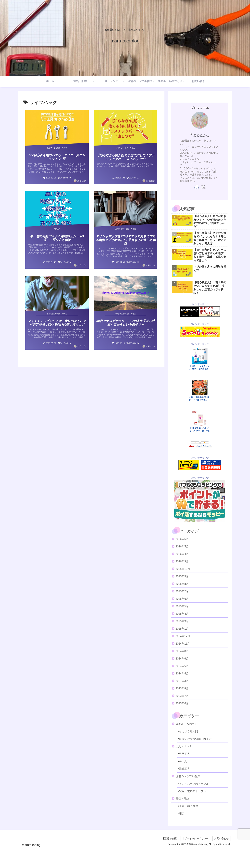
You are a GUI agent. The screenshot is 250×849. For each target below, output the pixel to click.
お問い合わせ (221, 838)
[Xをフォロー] (203, 186)
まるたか (200, 135)
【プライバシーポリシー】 (196, 838)
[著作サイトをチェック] (196, 186)
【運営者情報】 (170, 838)
